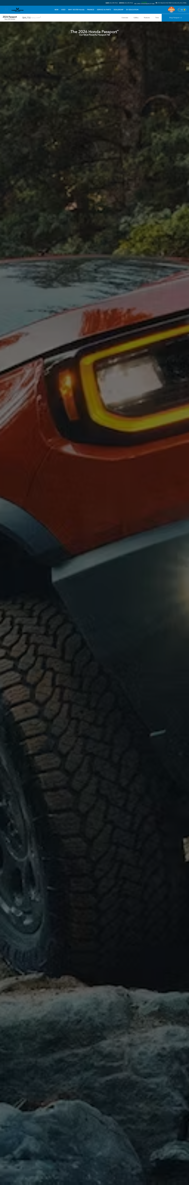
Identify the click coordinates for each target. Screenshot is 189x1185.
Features (147, 18)
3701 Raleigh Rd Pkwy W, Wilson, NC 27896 (171, 3)
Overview (125, 18)
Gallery (136, 18)
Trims (157, 18)
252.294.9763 (112, 3)
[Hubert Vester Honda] (13, 10)
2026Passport (10, 17)
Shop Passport (174, 18)
